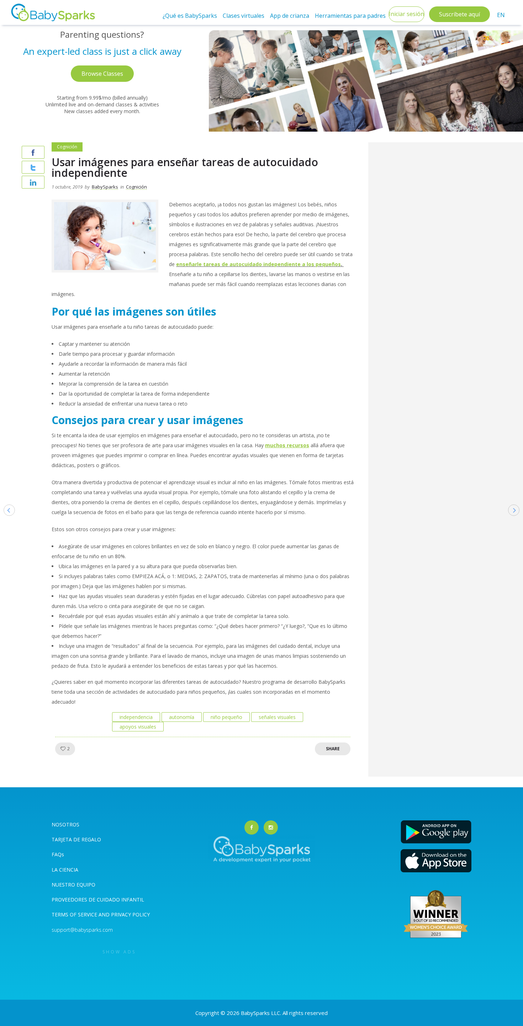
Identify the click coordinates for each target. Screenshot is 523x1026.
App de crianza (289, 16)
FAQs (58, 854)
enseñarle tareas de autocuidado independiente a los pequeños (258, 264)
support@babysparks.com (82, 929)
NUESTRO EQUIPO (73, 884)
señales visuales (277, 717)
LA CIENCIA (65, 869)
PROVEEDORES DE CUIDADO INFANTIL (98, 899)
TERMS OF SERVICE (75, 914)
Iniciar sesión (406, 14)
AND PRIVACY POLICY (124, 914)
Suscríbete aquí (459, 14)
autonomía (181, 717)
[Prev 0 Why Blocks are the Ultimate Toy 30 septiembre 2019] (5, 521)
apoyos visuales (138, 726)
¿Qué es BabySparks (190, 16)
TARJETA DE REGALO (76, 839)
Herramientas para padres (350, 16)
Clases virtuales (243, 16)
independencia (136, 717)
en (501, 15)
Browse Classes (102, 74)
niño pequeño (226, 717)
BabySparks (105, 187)
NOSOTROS (65, 824)
